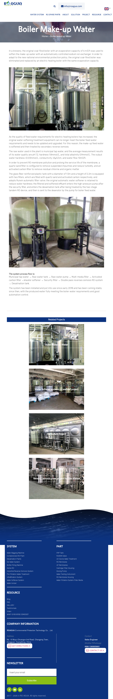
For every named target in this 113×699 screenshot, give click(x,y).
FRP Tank (60, 553)
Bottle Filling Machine (15, 565)
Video (9, 611)
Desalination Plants (14, 559)
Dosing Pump (62, 571)
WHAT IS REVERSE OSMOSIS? (18, 614)
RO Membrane (62, 562)
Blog (8, 599)
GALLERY (10, 605)
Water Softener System (15, 580)
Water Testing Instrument (66, 574)
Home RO (10, 568)
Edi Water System (13, 562)
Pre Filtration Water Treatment (18, 574)
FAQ (8, 602)
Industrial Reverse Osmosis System (20, 571)
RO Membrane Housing (65, 577)
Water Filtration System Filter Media (70, 580)
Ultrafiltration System (14, 577)
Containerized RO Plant (15, 556)
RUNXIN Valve (62, 556)
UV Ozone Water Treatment (67, 559)
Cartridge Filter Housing (65, 568)
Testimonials (11, 608)
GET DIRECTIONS (20, 646)
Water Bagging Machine (15, 553)
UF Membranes (62, 565)
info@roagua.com (73, 6)
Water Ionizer (12, 583)
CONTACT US (96, 650)
